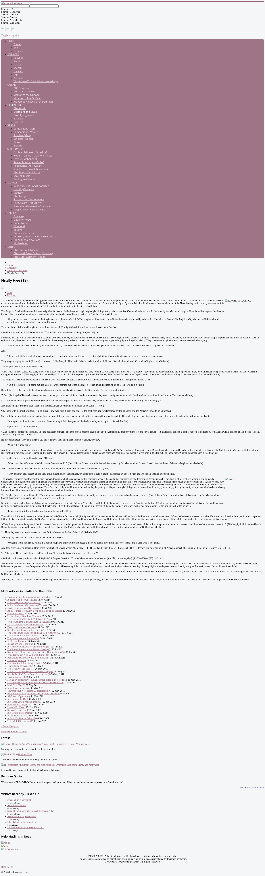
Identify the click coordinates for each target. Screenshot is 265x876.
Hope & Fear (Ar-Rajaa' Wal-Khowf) (33, 155)
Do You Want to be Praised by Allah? (25, 827)
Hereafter (14, 105)
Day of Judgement (23, 115)
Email (13, 295)
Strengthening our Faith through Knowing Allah (30, 811)
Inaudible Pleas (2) (16, 715)
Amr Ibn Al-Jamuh (16, 805)
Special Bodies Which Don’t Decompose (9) (29, 674)
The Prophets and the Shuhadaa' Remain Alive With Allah (35, 682)
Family (11, 213)
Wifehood (19, 226)
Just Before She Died (17, 699)
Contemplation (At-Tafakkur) (30, 152)
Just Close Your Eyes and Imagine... (24, 701)
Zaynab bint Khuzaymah (19, 800)
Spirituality (15, 149)
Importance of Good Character (31, 186)
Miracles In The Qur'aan (27, 98)
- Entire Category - (10, 726)
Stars (11, 125)
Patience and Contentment (28, 199)
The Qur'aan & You (24, 91)
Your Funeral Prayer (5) (18, 704)
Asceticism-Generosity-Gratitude (32, 206)
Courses (18, 51)
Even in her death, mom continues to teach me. (30, 597)
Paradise (18, 118)
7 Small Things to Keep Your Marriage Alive (68, 744)
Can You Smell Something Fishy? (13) (26, 663)
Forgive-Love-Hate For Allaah (30, 209)
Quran (11, 84)
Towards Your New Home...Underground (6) (29, 690)
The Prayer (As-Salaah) (26, 172)
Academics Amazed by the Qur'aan (33, 101)
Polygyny (18, 216)
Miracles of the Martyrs (18, 688)
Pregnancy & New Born (26, 240)
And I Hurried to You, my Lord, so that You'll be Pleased (34, 610)
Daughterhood (22, 219)
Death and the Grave (25, 111)
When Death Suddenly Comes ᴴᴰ (23, 602)
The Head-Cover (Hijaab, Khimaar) (33, 253)
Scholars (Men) (22, 135)
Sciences (13, 54)
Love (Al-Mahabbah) (25, 159)
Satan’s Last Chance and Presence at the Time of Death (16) (36, 652)
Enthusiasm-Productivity (27, 202)
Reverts (17, 145)
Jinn (15, 47)
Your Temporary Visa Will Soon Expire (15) (28, 655)
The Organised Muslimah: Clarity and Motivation (75, 764)
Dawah (17, 44)
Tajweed (18, 57)
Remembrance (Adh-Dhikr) (28, 162)
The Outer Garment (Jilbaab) (29, 256)
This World (19, 108)
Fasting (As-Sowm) (24, 179)
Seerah (17, 68)
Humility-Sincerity (23, 189)
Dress (11, 246)
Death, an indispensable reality (22, 627)
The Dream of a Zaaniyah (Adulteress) (26, 619)
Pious (16, 142)
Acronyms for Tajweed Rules (21, 816)
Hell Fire (18, 122)
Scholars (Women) (23, 138)
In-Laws (18, 229)
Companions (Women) (26, 132)
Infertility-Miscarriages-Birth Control (34, 236)
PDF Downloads (22, 88)
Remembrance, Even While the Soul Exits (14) (30, 657)
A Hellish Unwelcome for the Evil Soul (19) (28, 646)
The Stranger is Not (16, 660)
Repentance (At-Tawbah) (27, 165)
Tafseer (18, 64)
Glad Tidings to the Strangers (21, 822)
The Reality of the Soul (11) (20, 668)
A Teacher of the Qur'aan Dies (22, 599)
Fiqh (15, 74)
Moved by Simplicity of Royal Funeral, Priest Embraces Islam (37, 679)
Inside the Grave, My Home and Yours (26, 605)
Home (11, 41)
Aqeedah (18, 78)
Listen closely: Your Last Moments (24, 616)
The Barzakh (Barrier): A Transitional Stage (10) (30, 671)
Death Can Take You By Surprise (23, 608)
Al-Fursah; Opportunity (19, 696)
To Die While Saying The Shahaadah (25, 624)
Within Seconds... (15, 613)
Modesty (18, 192)
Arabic (17, 61)
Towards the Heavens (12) (20, 666)
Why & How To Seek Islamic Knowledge (35, 81)
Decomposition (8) (16, 677)
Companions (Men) (24, 128)
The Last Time (25, 754)
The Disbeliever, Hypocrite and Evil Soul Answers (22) (34, 633)
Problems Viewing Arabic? (14, 731)
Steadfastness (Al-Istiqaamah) (30, 169)
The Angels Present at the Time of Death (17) (29, 649)
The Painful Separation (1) (20, 721)
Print (9, 292)
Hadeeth (18, 71)
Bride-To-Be (20, 223)
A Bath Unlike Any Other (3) (21, 718)
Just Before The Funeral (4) (20, 713)
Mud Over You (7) (16, 685)
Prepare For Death (16, 707)
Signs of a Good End (17, 710)
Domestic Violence (24, 233)
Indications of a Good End (20, 644)
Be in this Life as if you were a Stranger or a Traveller (33, 693)
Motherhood (20, 243)
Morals (12, 182)
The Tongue (20, 196)
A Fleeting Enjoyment (18, 641)
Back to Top (7, 867)
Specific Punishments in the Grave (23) (26, 630)
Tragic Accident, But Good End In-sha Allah (29, 621)
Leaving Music (21, 175)
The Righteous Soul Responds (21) (24, 635)
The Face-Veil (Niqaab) (26, 250)
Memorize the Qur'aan (26, 95)
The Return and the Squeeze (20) (23, 638)
